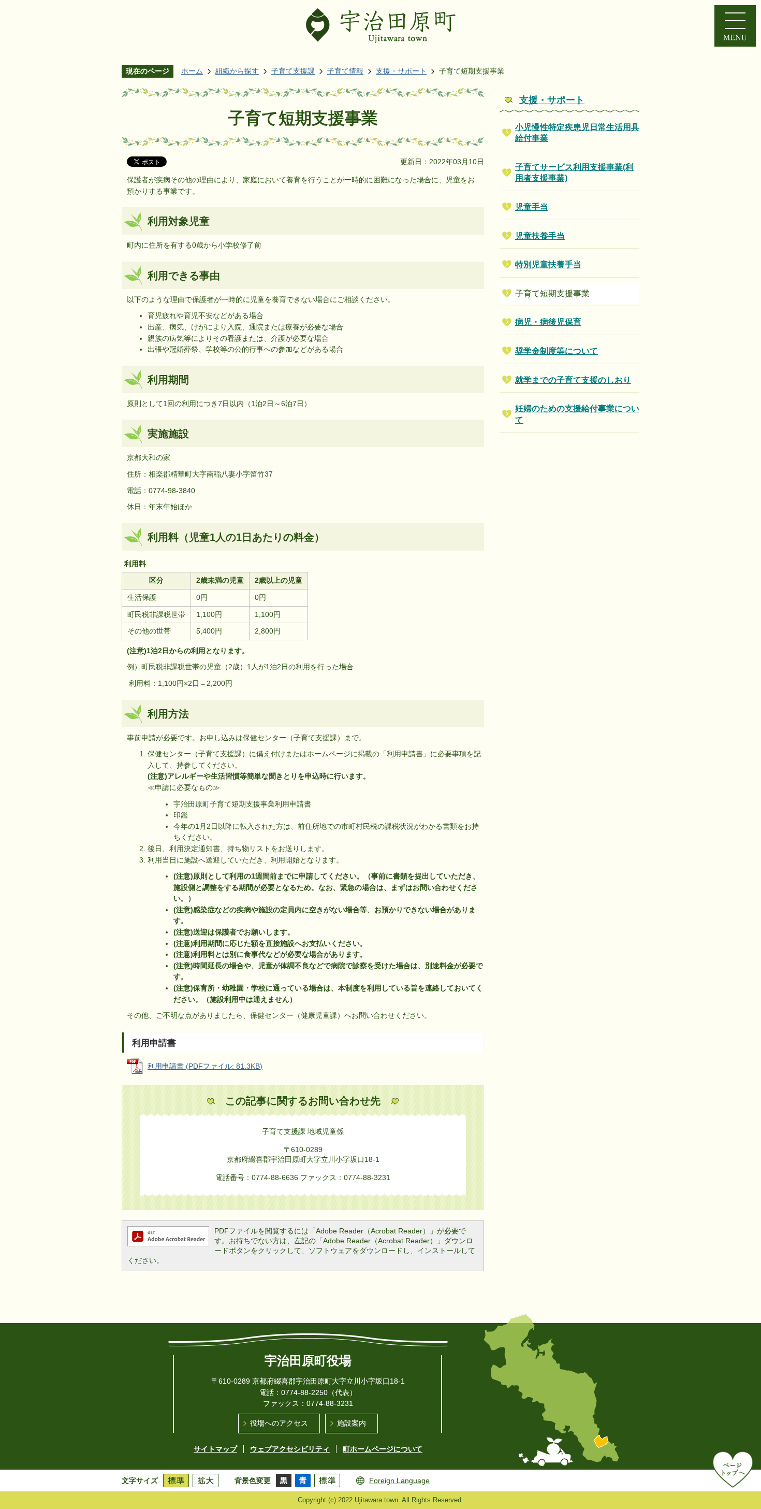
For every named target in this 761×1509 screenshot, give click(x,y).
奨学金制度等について (556, 351)
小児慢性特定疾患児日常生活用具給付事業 (577, 133)
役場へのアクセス (279, 1423)
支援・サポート (401, 71)
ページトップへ (732, 1469)
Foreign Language (399, 1480)
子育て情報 (345, 71)
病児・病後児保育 (548, 322)
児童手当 (531, 207)
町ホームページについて (382, 1449)
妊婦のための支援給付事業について (577, 414)
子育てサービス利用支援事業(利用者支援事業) (574, 173)
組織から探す (237, 71)
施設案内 (351, 1423)
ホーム (192, 71)
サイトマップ (215, 1449)
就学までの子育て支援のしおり (573, 380)
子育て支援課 (293, 71)
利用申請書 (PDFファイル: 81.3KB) (205, 1066)
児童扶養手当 (540, 236)
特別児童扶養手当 (548, 264)
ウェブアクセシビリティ (290, 1449)
